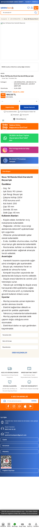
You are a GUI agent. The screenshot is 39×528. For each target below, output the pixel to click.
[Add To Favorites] (10, 112)
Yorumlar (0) (6, 335)
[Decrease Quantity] (2, 101)
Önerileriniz (6, 347)
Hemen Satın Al (29, 107)
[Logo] (7, 8)
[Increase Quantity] (37, 101)
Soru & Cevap (7, 341)
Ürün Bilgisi (6, 171)
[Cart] (36, 8)
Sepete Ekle (10, 107)
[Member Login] (31, 8)
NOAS (2, 73)
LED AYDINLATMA (19, 82)
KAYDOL (34, 401)
